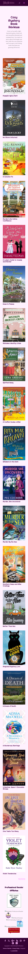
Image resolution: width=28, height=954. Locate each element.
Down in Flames (8, 304)
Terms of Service (7, 948)
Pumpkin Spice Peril (10, 96)
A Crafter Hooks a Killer (12, 422)
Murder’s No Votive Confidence (10, 220)
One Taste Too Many (11, 831)
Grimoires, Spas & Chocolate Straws (13, 788)
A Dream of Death (9, 706)
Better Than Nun (9, 626)
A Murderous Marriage (11, 746)
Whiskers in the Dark (10, 462)
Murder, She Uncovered (11, 502)
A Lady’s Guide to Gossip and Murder (12, 261)
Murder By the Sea (10, 542)
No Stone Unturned (10, 137)
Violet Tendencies (9, 874)
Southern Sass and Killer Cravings (12, 585)
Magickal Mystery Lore (11, 667)
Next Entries (21, 879)
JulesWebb (14, 951)
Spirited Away (8, 383)
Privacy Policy (15, 948)
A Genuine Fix (8, 177)
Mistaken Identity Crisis (12, 343)
